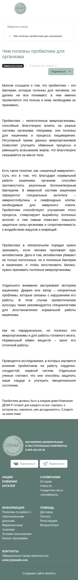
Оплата (45, 516)
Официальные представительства (25, 555)
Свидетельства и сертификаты (51, 492)
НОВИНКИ (9, 481)
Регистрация (48, 520)
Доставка (46, 512)
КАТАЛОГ (9, 485)
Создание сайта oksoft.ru (39, 573)
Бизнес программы (15, 538)
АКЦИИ (7, 477)
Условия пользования (17, 533)
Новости (46, 485)
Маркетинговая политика (12, 527)
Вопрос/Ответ (49, 525)
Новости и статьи (17, 26)
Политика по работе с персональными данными (16, 516)
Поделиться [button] (58, 71)
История (46, 481)
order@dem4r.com (15, 560)
